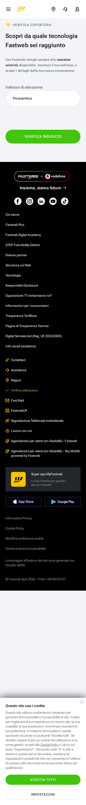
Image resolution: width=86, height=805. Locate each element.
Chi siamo (12, 214)
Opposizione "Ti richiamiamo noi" (29, 295)
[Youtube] (53, 201)
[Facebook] (18, 201)
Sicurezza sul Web (18, 265)
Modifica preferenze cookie (24, 538)
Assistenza (18, 370)
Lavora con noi (21, 431)
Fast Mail (17, 400)
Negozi (16, 380)
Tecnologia (13, 275)
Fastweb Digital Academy (23, 235)
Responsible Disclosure (22, 285)
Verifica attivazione (24, 390)
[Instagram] (29, 201)
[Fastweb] (21, 9)
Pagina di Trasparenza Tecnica (27, 326)
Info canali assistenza (21, 346)
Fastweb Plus (15, 225)
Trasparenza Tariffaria (21, 316)
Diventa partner (16, 255)
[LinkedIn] (41, 201)
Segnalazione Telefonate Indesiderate (37, 421)
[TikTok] (64, 201)
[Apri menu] (8, 9)
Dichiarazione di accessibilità (26, 548)
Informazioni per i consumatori (27, 306)
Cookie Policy (15, 528)
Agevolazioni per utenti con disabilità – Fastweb (44, 441)
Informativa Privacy (19, 518)
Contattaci (18, 360)
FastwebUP (19, 410)
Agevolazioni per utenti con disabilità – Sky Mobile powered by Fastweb (45, 453)
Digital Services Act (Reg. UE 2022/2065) (34, 336)
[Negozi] (53, 9)
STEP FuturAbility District (23, 245)
